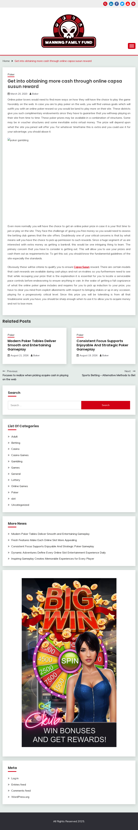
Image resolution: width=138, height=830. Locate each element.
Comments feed (21, 790)
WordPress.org (20, 796)
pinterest (133, 4)
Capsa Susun (82, 267)
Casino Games (20, 455)
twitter (122, 4)
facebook (117, 4)
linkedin (111, 4)
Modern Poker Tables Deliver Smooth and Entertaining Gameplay (32, 345)
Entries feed (18, 784)
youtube (128, 4)
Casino (15, 448)
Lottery (15, 480)
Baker (35, 93)
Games (15, 467)
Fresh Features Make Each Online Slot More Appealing (44, 540)
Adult (14, 436)
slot (13, 498)
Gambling (16, 461)
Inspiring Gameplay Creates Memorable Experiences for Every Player (52, 558)
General (16, 473)
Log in (15, 778)
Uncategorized (20, 504)
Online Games (19, 486)
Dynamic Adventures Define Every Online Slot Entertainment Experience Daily (58, 552)
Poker (11, 74)
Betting (15, 442)
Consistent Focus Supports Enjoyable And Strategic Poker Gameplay (102, 345)
